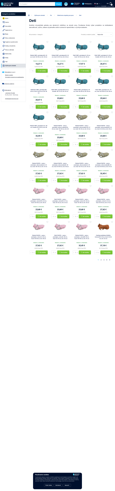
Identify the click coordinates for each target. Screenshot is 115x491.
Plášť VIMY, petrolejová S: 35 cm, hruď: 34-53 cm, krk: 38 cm (81, 56)
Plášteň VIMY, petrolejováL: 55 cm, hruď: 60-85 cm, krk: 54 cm (81, 90)
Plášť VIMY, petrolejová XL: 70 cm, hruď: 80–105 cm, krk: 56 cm (103, 90)
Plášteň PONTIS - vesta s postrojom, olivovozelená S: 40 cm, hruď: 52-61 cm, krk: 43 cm (81, 165)
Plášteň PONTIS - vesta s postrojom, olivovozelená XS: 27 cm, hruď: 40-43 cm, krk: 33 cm (81, 127)
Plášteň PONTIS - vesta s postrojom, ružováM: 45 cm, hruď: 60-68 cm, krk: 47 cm (81, 237)
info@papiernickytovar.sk (11, 98)
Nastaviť (67, 485)
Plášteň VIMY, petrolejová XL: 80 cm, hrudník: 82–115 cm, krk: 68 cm (38, 127)
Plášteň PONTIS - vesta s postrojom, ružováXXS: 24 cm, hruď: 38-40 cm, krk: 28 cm (39, 201)
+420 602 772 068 (10, 93)
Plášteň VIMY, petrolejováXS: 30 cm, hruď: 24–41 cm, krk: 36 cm (60, 56)
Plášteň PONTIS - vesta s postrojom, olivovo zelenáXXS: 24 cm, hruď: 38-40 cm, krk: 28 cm (60, 128)
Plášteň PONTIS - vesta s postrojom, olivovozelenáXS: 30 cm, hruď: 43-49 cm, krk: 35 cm (103, 127)
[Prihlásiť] (47, 42)
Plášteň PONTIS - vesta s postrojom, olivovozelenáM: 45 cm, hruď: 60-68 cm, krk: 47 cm (103, 165)
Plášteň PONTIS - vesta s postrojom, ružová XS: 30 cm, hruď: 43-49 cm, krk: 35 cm (82, 201)
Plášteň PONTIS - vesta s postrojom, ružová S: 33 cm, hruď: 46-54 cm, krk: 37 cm (103, 201)
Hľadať (58, 4)
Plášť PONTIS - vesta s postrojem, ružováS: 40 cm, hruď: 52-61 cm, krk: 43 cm (60, 237)
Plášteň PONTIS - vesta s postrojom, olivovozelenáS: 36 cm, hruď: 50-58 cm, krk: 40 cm (60, 165)
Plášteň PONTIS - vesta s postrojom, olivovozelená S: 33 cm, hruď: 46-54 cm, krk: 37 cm (38, 165)
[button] (96, 3)
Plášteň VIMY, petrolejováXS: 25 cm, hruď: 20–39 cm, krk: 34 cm (38, 56)
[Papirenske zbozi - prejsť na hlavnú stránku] (8, 4)
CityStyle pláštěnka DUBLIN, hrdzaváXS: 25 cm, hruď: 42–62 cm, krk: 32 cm (103, 237)
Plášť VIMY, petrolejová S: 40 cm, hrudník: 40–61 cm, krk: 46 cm (103, 56)
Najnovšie (100, 34)
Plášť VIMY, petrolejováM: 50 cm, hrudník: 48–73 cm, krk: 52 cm (60, 90)
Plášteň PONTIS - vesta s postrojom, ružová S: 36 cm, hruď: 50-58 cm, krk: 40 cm (38, 237)
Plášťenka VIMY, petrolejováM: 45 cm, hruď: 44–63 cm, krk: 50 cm (38, 91)
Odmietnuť (58, 485)
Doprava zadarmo (9, 83)
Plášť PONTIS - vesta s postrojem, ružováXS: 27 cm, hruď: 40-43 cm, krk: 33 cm (60, 201)
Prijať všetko (48, 485)
